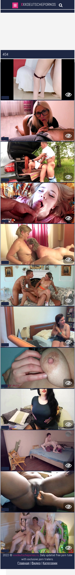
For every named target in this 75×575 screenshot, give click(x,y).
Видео (36, 563)
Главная (23, 563)
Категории (50, 563)
